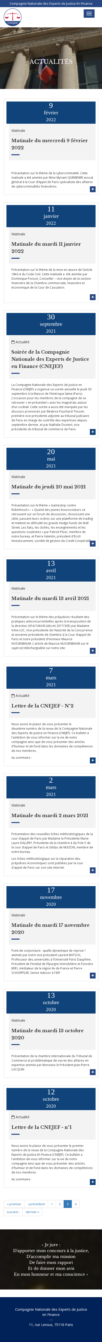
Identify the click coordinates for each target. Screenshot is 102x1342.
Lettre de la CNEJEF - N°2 (42, 706)
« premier (14, 1204)
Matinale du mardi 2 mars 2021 (49, 815)
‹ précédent (36, 1204)
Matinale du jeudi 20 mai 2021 (48, 487)
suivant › (13, 1212)
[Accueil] (12, 17)
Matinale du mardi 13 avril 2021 (50, 598)
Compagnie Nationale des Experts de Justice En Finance (51, 3)
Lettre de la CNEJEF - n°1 (41, 1127)
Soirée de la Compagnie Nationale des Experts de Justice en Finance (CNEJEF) (50, 359)
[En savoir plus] (93, 189)
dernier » (32, 1212)
